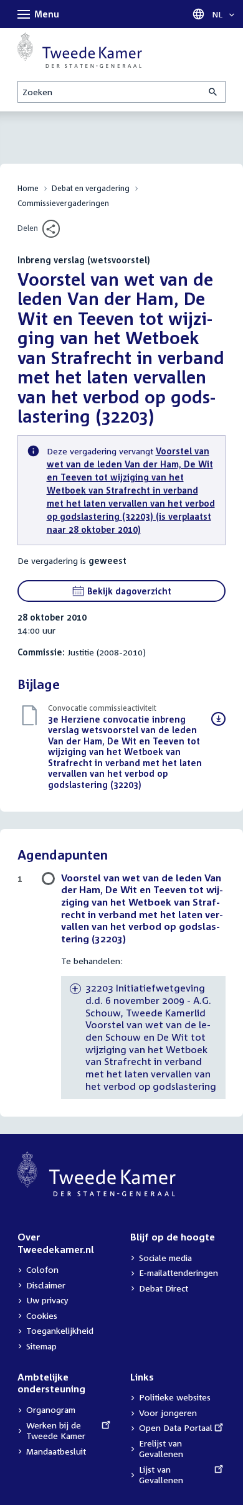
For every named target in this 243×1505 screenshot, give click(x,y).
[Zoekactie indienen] (213, 92)
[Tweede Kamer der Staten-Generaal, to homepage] (79, 50)
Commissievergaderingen (63, 203)
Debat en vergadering (91, 188)
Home (28, 188)
